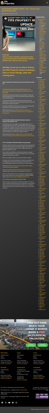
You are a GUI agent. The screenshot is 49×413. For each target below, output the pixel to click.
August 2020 (42, 225)
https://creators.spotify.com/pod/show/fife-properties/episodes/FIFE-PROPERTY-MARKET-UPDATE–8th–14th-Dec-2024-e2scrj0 (19, 58)
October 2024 (42, 123)
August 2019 (42, 249)
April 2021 (41, 206)
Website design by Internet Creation (39, 409)
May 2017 (41, 302)
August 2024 (42, 128)
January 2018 (42, 285)
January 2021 (42, 212)
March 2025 (42, 111)
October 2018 (42, 268)
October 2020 (42, 220)
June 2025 (41, 107)
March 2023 (42, 160)
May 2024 (41, 132)
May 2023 (41, 157)
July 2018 (41, 274)
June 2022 (41, 179)
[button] (47, 3)
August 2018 (42, 273)
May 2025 (41, 108)
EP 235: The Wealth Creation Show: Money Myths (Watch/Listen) (42, 67)
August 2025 (42, 104)
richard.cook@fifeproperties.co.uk (21, 177)
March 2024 (42, 135)
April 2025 (41, 110)
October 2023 (42, 147)
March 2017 (42, 305)
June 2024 (41, 131)
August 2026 (42, 79)
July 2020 (41, 226)
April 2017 (41, 303)
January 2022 (42, 188)
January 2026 (42, 91)
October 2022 (42, 172)
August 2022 (42, 176)
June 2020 (41, 228)
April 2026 (41, 85)
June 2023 (41, 155)
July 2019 (41, 250)
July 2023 (41, 153)
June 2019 (41, 252)
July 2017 (41, 299)
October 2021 (42, 196)
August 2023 (42, 152)
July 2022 (41, 178)
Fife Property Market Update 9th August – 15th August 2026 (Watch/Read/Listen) (42, 55)
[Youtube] (9, 402)
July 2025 (41, 105)
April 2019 (41, 255)
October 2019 (42, 244)
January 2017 (42, 309)
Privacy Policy (23, 390)
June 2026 (41, 82)
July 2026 (41, 81)
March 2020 (42, 232)
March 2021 (42, 208)
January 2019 (42, 261)
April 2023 (41, 158)
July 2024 (41, 129)
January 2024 (42, 140)
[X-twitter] (5, 402)
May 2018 (41, 277)
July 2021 (41, 202)
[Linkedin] (12, 402)
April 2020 (41, 231)
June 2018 (41, 276)
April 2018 (41, 279)
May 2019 (41, 253)
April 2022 (41, 182)
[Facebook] (2, 402)
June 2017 (41, 300)
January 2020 (42, 237)
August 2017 (42, 297)
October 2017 (42, 293)
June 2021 (41, 203)
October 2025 (42, 99)
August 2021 (42, 200)
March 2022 (42, 184)
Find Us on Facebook (6, 363)
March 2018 (42, 281)
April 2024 (41, 134)
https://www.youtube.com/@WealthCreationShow (19, 171)
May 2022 (41, 181)
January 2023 (42, 164)
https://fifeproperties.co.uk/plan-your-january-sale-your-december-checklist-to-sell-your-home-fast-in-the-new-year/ (18, 111)
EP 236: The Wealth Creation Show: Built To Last (42, 22)
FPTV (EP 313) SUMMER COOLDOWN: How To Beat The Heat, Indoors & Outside (42, 33)
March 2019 (42, 256)
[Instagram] (16, 402)
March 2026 (42, 87)
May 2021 (41, 205)
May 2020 (41, 229)
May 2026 (41, 84)
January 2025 (42, 116)
